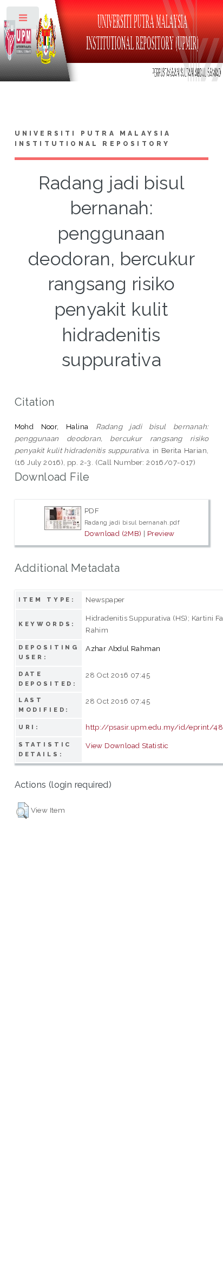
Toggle (23, 20)
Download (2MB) (113, 533)
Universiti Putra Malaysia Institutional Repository (93, 139)
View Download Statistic (127, 745)
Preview (161, 533)
